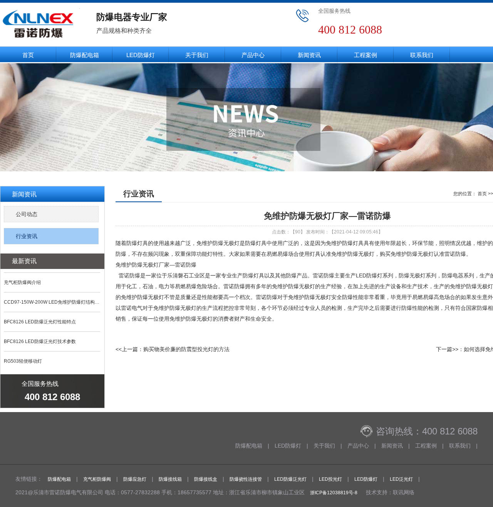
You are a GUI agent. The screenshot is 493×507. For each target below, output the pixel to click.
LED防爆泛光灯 (290, 479)
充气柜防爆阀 (97, 479)
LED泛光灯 (401, 479)
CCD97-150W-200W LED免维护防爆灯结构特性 (52, 302)
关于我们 (196, 55)
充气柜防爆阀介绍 (22, 282)
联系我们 (421, 55)
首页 (28, 55)
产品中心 (253, 55)
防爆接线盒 (205, 479)
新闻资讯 (309, 55)
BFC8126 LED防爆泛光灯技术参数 (40, 341)
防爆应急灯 (134, 479)
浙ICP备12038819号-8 (333, 492)
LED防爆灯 (140, 55)
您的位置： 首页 (470, 193)
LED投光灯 (330, 479)
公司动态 (26, 214)
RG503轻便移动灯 (23, 361)
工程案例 (365, 55)
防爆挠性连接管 (246, 479)
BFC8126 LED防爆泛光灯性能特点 (40, 321)
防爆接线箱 (170, 479)
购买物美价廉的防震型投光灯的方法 (186, 349)
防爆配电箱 (84, 55)
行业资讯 (26, 236)
